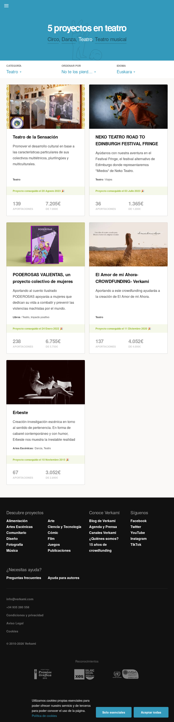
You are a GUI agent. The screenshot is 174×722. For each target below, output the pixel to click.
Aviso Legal (15, 623)
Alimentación (17, 520)
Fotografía (14, 544)
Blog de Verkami (102, 520)
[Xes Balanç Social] (87, 674)
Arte (51, 520)
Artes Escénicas (19, 526)
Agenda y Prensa (103, 526)
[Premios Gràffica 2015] (45, 674)
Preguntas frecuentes (23, 577)
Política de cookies (44, 716)
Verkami (87, 7)
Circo (53, 39)
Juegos (54, 544)
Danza (69, 39)
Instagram (138, 538)
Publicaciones (59, 550)
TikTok (135, 544)
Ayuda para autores (63, 577)
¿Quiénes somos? (104, 538)
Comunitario (16, 532)
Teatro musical (110, 39)
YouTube (137, 532)
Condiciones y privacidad (25, 615)
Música (12, 550)
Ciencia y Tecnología (64, 526)
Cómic (53, 532)
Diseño (12, 538)
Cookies (12, 631)
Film (51, 538)
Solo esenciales (113, 712)
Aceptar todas (151, 712)
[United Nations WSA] (128, 674)
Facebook (138, 520)
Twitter (135, 526)
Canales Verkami (102, 532)
